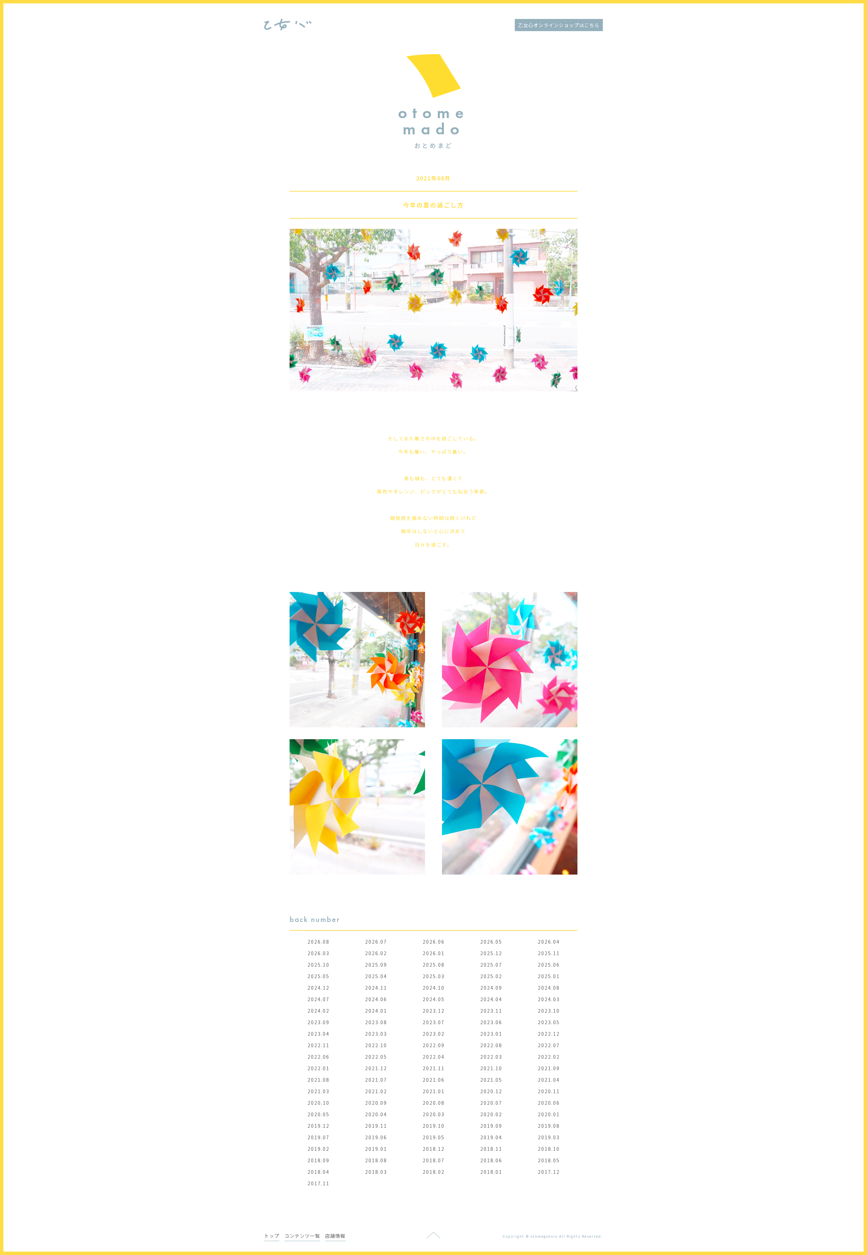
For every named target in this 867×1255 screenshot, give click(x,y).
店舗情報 (335, 1235)
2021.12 (376, 1068)
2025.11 (549, 953)
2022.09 (434, 1045)
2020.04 (376, 1114)
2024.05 (434, 999)
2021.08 (319, 1079)
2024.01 (376, 1010)
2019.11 (376, 1125)
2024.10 (434, 987)
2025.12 (491, 953)
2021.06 (434, 1079)
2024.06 (376, 999)
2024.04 (491, 999)
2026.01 (434, 953)
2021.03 (319, 1091)
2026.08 (319, 941)
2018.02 (434, 1171)
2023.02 (434, 1033)
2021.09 (549, 1068)
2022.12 (549, 1033)
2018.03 (376, 1171)
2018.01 (491, 1171)
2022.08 (491, 1045)
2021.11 (434, 1068)
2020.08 (434, 1102)
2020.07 (491, 1102)
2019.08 (549, 1125)
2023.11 (491, 1010)
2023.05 (549, 1022)
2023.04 (319, 1033)
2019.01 (376, 1148)
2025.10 (319, 964)
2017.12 (549, 1171)
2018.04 (319, 1171)
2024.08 (549, 987)
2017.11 (319, 1183)
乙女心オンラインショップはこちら (558, 25)
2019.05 (434, 1137)
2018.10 (549, 1148)
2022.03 (491, 1056)
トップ (271, 1235)
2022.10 (376, 1045)
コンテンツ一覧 (302, 1235)
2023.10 (549, 1010)
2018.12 (434, 1148)
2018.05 (549, 1160)
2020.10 (319, 1102)
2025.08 (434, 964)
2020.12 (491, 1091)
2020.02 (491, 1114)
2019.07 (319, 1137)
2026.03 (319, 953)
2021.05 (491, 1079)
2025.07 (491, 964)
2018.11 (491, 1148)
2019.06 (376, 1137)
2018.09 (319, 1160)
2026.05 (491, 941)
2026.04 (549, 941)
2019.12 (319, 1125)
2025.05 (319, 976)
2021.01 (434, 1091)
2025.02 (491, 976)
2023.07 (434, 1022)
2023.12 (434, 1010)
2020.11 (549, 1091)
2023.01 (491, 1033)
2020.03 (434, 1114)
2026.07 (376, 941)
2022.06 (319, 1056)
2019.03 (549, 1137)
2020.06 (549, 1102)
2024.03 (549, 999)
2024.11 (376, 987)
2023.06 (491, 1022)
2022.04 (434, 1056)
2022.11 (319, 1045)
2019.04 (491, 1137)
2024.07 (319, 999)
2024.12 (319, 987)
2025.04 (376, 976)
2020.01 (549, 1114)
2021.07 (376, 1079)
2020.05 (319, 1114)
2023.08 (376, 1022)
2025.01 (549, 976)
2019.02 (319, 1148)
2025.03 (434, 976)
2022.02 (549, 1056)
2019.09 (491, 1125)
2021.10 (491, 1068)
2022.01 (319, 1068)
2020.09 (376, 1102)
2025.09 (376, 964)
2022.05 (376, 1056)
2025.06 (549, 964)
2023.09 (319, 1022)
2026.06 (434, 941)
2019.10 (434, 1125)
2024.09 (491, 987)
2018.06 (491, 1160)
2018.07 (434, 1160)
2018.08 (376, 1160)
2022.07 (549, 1045)
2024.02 (319, 1010)
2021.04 (549, 1079)
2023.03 (376, 1033)
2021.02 (376, 1091)
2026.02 (376, 953)
